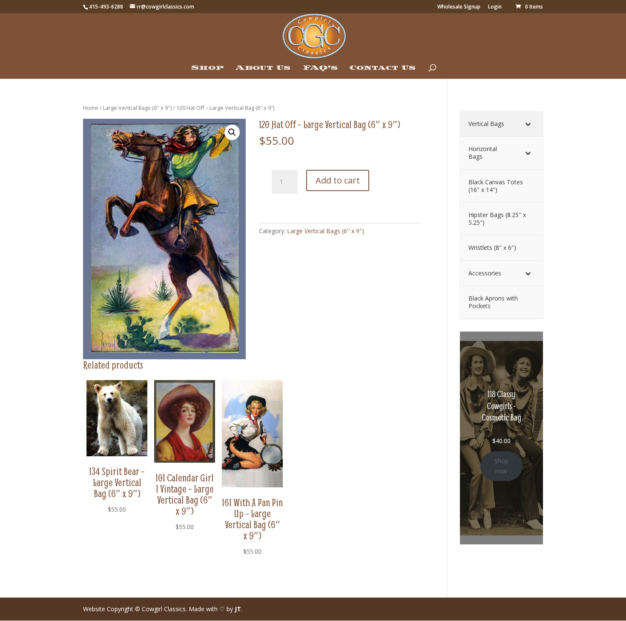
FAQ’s (320, 68)
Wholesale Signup (458, 7)
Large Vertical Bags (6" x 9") (137, 108)
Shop (207, 68)
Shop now (501, 466)
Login (495, 7)
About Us (262, 68)
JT (238, 609)
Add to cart (338, 180)
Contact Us (383, 68)
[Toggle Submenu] (528, 124)
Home (90, 108)
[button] (232, 132)
